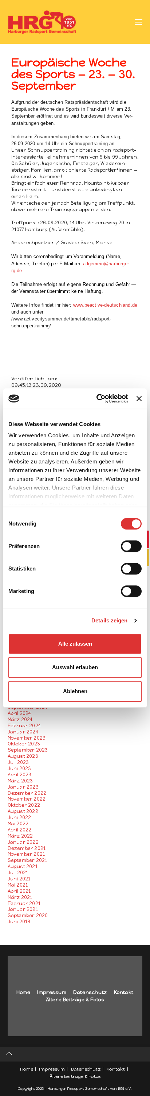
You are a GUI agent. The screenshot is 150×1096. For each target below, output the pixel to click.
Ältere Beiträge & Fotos (75, 999)
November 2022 (27, 799)
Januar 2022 (23, 842)
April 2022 (20, 830)
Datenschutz (90, 992)
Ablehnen (75, 691)
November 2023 (27, 738)
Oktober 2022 (24, 805)
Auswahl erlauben (75, 667)
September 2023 (28, 750)
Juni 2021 (19, 879)
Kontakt (124, 992)
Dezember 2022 (27, 793)
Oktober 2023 (24, 744)
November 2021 (26, 854)
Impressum (51, 992)
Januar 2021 (23, 909)
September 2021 (27, 860)
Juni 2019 (19, 921)
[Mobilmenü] (138, 22)
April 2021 (19, 891)
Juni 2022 (19, 817)
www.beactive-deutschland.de (105, 305)
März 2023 (20, 781)
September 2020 (28, 915)
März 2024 (20, 719)
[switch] (131, 546)
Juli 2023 (18, 762)
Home (23, 992)
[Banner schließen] (139, 398)
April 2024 (19, 713)
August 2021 (23, 866)
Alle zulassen (75, 644)
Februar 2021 (24, 903)
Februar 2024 (24, 725)
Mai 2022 (18, 823)
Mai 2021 (18, 885)
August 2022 (23, 811)
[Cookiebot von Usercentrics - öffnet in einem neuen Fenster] (97, 398)
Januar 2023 (23, 787)
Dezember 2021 (27, 848)
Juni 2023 (19, 768)
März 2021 (20, 897)
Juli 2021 (18, 872)
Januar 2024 (23, 732)
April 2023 (20, 774)
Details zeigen (109, 620)
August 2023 (23, 756)
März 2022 (20, 836)
